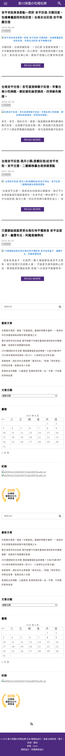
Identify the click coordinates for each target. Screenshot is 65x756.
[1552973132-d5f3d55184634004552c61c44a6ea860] (11, 503)
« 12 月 (5, 453)
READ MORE (32, 65)
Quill (35, 746)
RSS (31, 724)
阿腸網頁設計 (37, 749)
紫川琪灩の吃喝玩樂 (32, 3)
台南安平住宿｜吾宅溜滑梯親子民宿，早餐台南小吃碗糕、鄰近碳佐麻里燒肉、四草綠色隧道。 (31, 91)
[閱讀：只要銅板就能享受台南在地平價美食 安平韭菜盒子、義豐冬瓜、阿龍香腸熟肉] (32, 254)
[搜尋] (60, 306)
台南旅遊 (6, 31)
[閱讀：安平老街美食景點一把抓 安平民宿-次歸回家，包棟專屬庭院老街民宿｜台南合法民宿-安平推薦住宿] (32, 40)
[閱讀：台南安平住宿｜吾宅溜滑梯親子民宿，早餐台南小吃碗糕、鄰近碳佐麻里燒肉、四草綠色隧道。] (32, 115)
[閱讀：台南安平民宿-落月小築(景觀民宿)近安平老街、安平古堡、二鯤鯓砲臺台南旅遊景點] (32, 184)
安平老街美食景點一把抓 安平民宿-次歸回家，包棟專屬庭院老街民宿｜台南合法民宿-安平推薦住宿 (32, 17)
